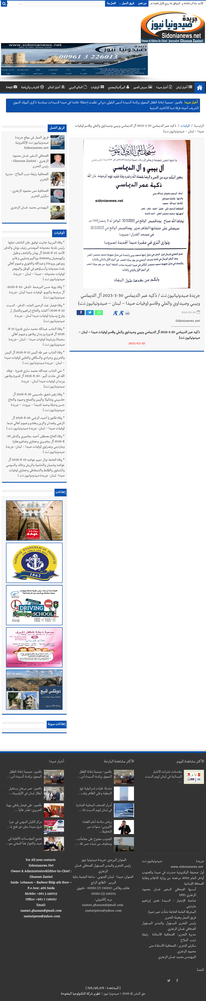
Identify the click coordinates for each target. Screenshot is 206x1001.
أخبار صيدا (162, 88)
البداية (200, 87)
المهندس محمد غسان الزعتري (29, 208)
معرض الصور (140, 88)
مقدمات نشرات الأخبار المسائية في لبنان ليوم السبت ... (163, 777)
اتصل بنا (111, 3)
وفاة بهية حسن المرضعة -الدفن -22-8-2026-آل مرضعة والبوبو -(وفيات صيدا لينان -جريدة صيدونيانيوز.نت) (35, 293)
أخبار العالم (54, 88)
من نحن (142, 3)
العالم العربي (76, 88)
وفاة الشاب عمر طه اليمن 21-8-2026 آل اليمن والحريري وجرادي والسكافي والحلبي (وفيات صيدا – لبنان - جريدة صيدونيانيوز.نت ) (34, 358)
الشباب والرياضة (30, 88)
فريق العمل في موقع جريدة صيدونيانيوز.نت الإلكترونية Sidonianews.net (31, 143)
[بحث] (4, 4)
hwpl (9, 88)
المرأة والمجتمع (116, 88)
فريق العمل (128, 3)
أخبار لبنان (181, 88)
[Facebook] (177, 980)
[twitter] (169, 980)
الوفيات (95, 88)
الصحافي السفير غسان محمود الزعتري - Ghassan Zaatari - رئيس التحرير (29, 161)
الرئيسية (199, 126)
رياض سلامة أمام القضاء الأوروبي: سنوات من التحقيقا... (97, 827)
